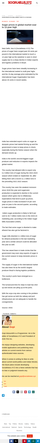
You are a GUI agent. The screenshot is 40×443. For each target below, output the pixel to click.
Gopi (12, 327)
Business (19, 15)
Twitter (5, 386)
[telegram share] (3, 395)
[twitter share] (18, 392)
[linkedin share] (29, 392)
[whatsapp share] (33, 392)
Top (17, 21)
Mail (5, 381)
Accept (30, 436)
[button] (20, 37)
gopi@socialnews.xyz (27, 376)
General (10, 15)
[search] (37, 3)
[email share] (21, 392)
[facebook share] (14, 392)
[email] (20, 441)
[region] (20, 9)
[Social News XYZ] (20, 3)
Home (3, 15)
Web (5, 383)
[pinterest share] (25, 392)
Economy (12, 21)
